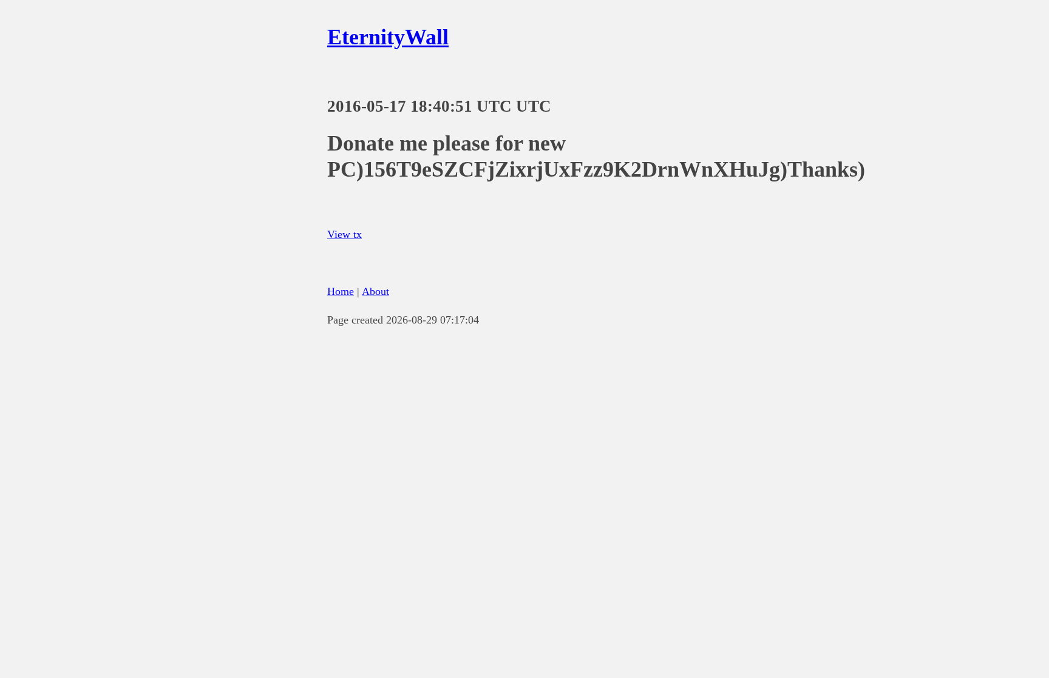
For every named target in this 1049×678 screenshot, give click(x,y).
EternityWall (388, 37)
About (375, 291)
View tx (344, 234)
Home (340, 291)
